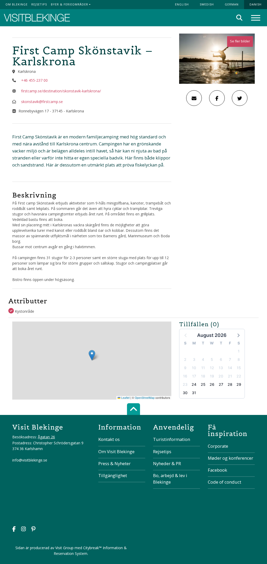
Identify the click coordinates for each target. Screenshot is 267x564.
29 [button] (238, 384)
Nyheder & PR (167, 463)
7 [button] (230, 359)
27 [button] (221, 384)
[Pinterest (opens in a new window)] (33, 529)
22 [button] (238, 376)
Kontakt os (109, 439)
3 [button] (194, 359)
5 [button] (212, 359)
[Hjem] (37, 18)
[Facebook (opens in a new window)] (14, 529)
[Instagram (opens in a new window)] (23, 529)
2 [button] (185, 359)
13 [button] (221, 368)
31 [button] (194, 392)
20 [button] (221, 376)
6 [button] (221, 359)
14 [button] (230, 368)
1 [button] (239, 351)
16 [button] (185, 376)
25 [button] (203, 384)
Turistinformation (171, 439)
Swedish (207, 4)
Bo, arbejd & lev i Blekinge (170, 478)
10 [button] (194, 368)
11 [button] (203, 368)
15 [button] (239, 368)
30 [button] (185, 392)
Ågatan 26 (46, 436)
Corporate (218, 446)
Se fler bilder (240, 41)
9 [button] (185, 368)
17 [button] (194, 376)
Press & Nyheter (114, 463)
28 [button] (230, 384)
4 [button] (203, 359)
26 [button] (212, 384)
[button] (238, 335)
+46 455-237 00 (34, 80)
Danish (256, 4)
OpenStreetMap (145, 398)
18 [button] (203, 376)
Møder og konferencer (230, 458)
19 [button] (212, 376)
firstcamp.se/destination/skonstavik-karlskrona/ (61, 90)
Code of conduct (224, 482)
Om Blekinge (16, 4)
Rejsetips (39, 4)
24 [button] (194, 384)
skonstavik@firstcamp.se (42, 101)
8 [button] (239, 359)
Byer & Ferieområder (69, 4)
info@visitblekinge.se (29, 460)
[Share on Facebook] (217, 98)
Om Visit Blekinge (116, 451)
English (182, 4)
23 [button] (185, 384)
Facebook (217, 470)
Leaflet (125, 398)
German (232, 4)
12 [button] (212, 368)
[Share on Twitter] (239, 98)
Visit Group (64, 547)
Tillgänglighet (112, 475)
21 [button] (230, 376)
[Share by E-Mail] (194, 98)
